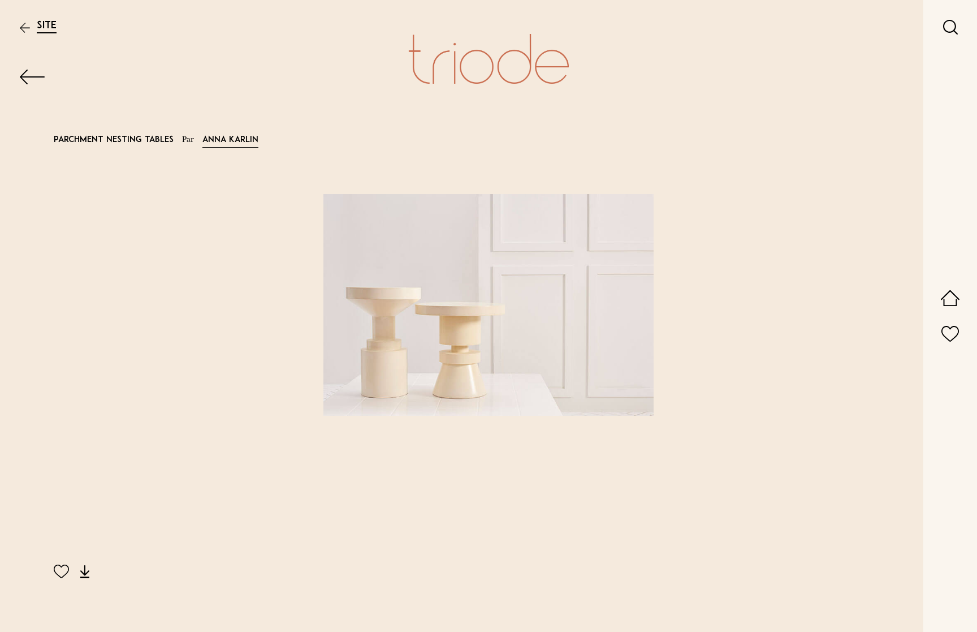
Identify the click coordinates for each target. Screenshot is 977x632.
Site (47, 25)
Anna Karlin (230, 140)
